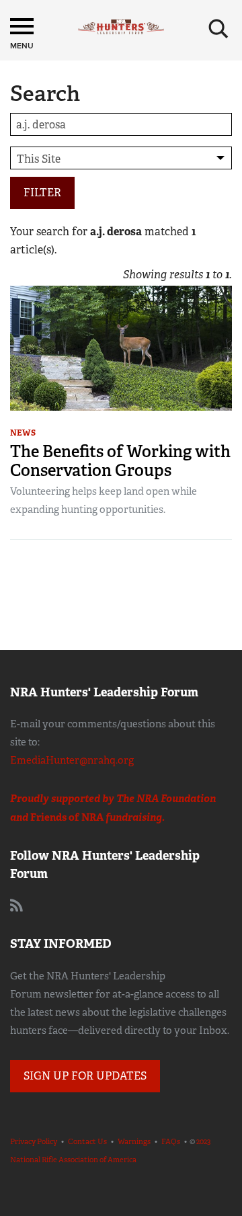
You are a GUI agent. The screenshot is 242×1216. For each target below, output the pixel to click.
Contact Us (87, 1141)
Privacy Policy (33, 1141)
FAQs (170, 1141)
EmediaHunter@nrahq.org (72, 760)
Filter (42, 193)
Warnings (134, 1141)
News (23, 433)
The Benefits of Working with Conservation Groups (120, 461)
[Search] (218, 28)
